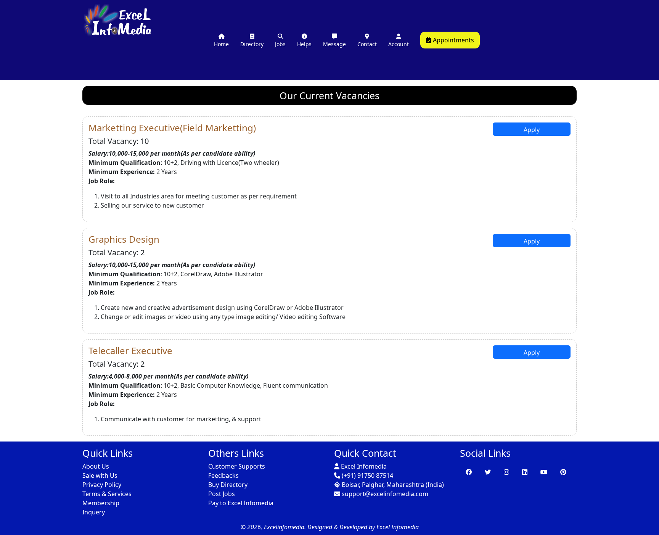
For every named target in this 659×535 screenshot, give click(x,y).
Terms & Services (107, 494)
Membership (100, 503)
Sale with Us (99, 475)
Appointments (452, 40)
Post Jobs (221, 494)
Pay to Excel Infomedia (240, 503)
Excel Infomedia (363, 466)
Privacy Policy (101, 484)
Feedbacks (223, 475)
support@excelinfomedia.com (384, 494)
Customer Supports (236, 466)
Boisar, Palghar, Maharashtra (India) (392, 484)
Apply (532, 130)
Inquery (93, 512)
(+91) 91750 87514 (366, 475)
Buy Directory (228, 484)
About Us (95, 466)
